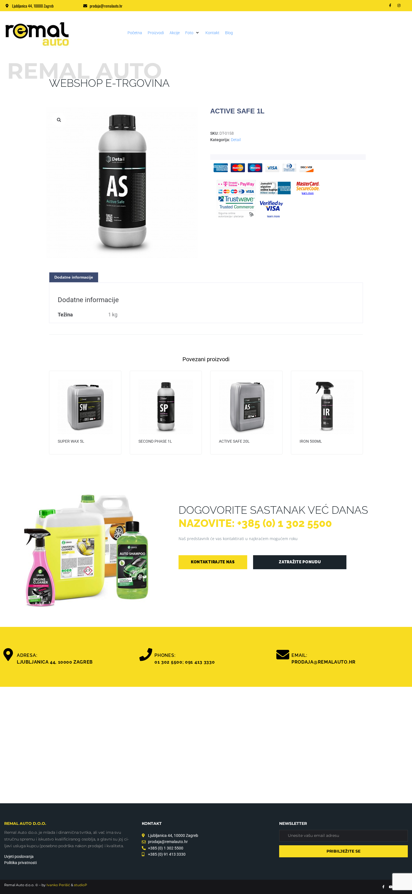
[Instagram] (399, 5)
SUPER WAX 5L (71, 441)
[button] (192, 32)
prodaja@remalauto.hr (323, 662)
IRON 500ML (311, 441)
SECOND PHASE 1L (155, 441)
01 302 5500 (168, 662)
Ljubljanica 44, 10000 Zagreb (55, 662)
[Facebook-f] (390, 5)
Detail (236, 139)
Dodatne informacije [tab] (73, 277)
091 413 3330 (200, 662)
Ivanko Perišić (58, 885)
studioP (80, 885)
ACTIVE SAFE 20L (234, 441)
